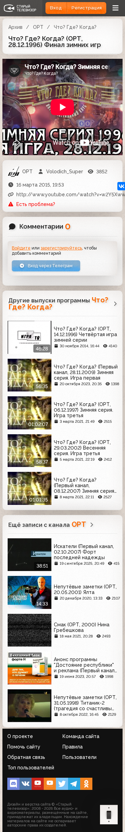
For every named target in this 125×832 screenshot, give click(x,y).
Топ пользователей (30, 767)
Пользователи (79, 757)
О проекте (20, 736)
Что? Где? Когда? (75, 27)
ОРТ (38, 27)
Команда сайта (80, 736)
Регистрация (87, 7)
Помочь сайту (23, 747)
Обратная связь (26, 757)
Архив (15, 27)
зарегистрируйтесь (61, 248)
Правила (72, 747)
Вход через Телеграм (50, 265)
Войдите (21, 248)
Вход (56, 7)
